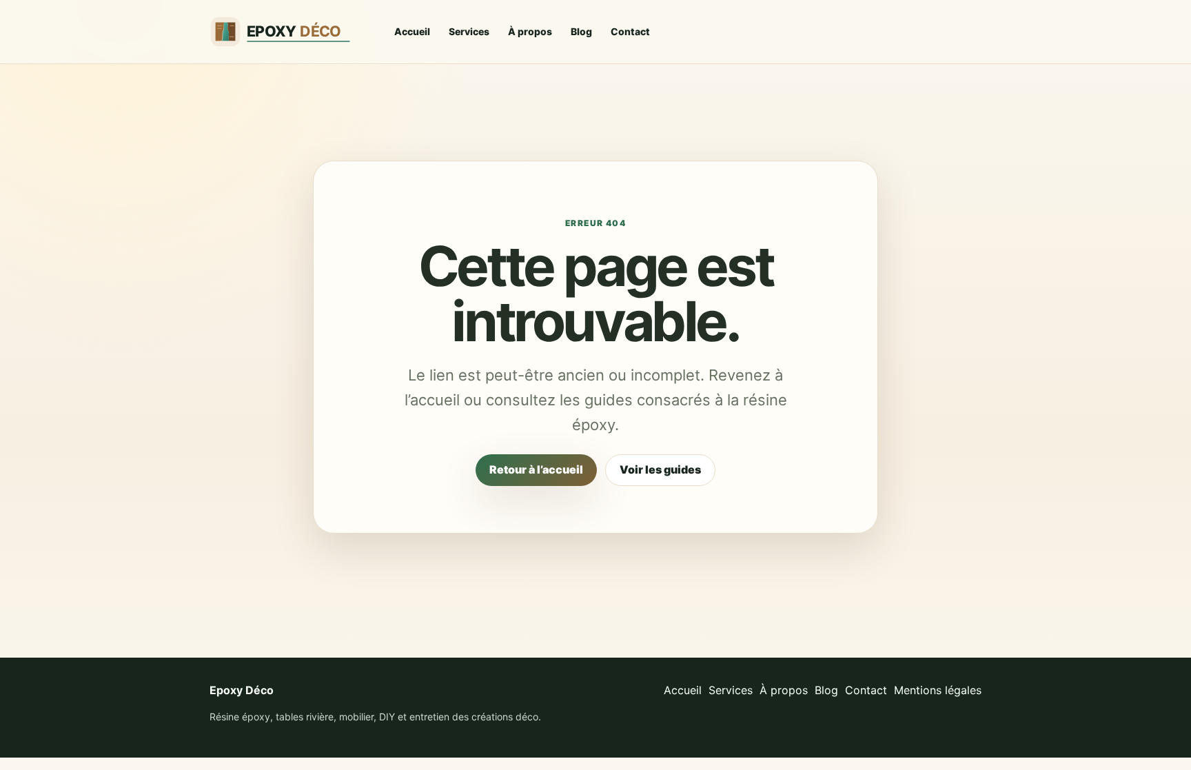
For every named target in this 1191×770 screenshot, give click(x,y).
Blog (581, 31)
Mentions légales (937, 690)
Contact (630, 31)
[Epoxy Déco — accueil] (289, 32)
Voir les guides (660, 469)
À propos (530, 31)
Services (469, 31)
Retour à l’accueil (536, 469)
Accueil (412, 31)
